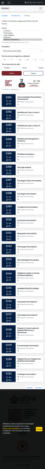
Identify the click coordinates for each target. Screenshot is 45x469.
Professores (15, 15)
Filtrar (11, 73)
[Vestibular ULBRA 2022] (22, 83)
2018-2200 (36, 2)
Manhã (7, 68)
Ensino (5, 8)
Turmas (27, 15)
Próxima (38, 387)
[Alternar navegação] (9, 2)
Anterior (29, 387)
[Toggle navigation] (41, 8)
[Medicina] (22, 37)
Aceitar (39, 429)
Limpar (33, 73)
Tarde (24, 68)
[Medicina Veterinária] (22, 39)
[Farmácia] (22, 31)
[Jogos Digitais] (22, 35)
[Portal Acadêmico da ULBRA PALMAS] (2, 2)
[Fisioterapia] (22, 33)
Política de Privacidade (11, 428)
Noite (41, 68)
